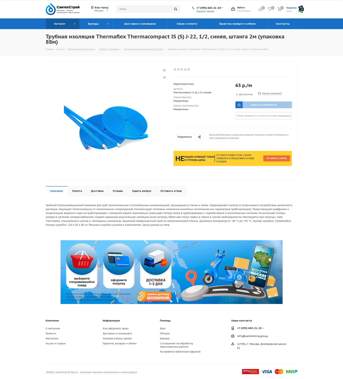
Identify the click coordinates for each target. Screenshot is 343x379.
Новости (51, 333)
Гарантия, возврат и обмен (119, 343)
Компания (52, 320)
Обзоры (165, 333)
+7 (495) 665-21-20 (208, 7)
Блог (163, 328)
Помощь (165, 320)
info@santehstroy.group (252, 336)
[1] (175, 69)
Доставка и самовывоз (117, 333)
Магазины (52, 338)
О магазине (53, 328)
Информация (111, 320)
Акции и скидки (56, 343)
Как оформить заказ (115, 328)
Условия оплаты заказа (117, 338)
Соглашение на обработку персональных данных (176, 345)
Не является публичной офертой (180, 351)
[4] (185, 69)
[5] (188, 69)
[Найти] (175, 9)
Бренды (165, 338)
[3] (182, 69)
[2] (178, 69)
